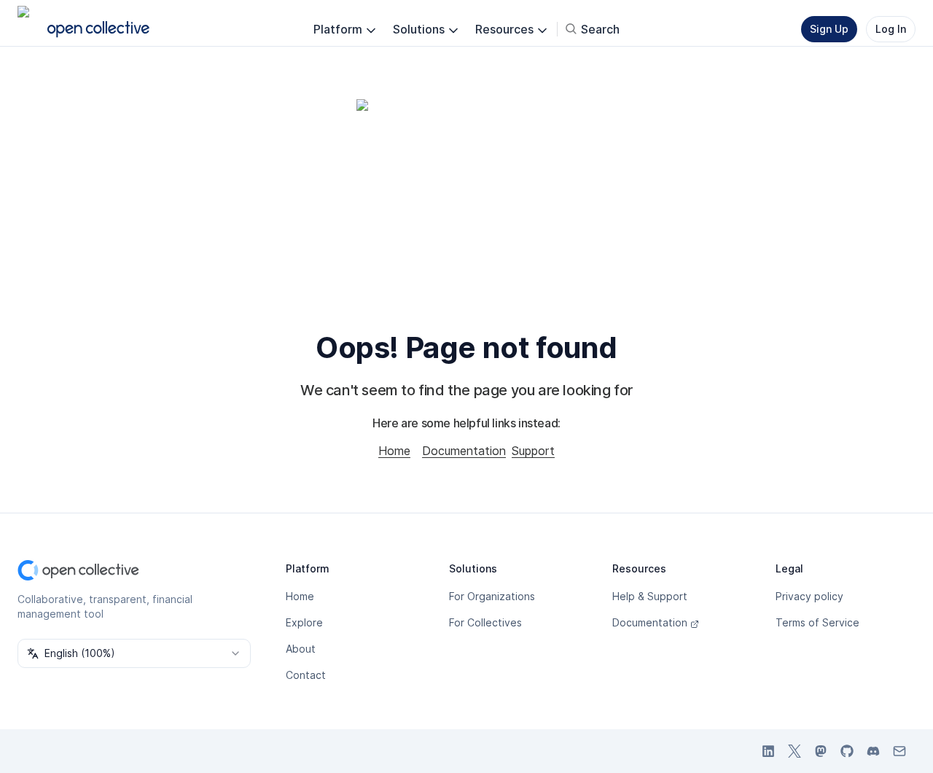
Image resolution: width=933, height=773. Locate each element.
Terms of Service (817, 622)
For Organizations (492, 596)
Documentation (464, 450)
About (301, 648)
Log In (890, 29)
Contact (306, 675)
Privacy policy (809, 596)
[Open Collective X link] (794, 751)
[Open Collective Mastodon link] (821, 751)
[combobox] (134, 653)
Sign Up (829, 29)
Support (533, 450)
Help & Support (649, 596)
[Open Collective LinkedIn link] (768, 751)
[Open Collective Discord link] (873, 751)
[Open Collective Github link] (847, 751)
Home (394, 450)
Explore (304, 622)
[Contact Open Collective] (899, 751)
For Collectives (485, 622)
